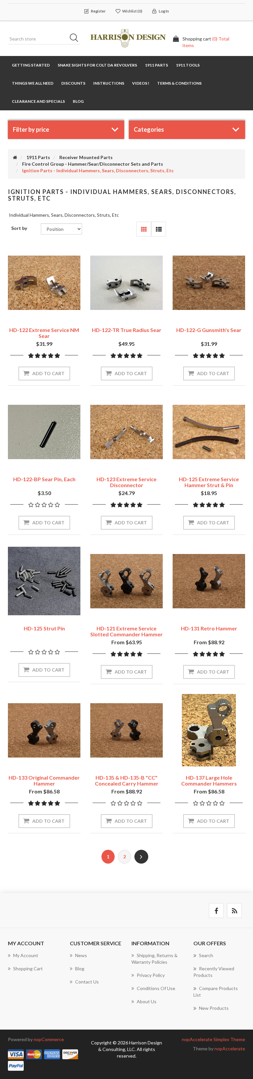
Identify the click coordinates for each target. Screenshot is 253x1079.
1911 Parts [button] (156, 65)
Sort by (19, 228)
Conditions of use (156, 988)
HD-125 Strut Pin (44, 628)
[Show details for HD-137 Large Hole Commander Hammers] (209, 730)
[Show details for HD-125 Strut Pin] (44, 581)
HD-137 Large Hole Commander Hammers (209, 780)
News (81, 955)
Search (76, 38)
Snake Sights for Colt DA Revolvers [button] (97, 65)
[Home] (15, 157)
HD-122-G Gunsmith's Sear (208, 330)
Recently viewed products (213, 972)
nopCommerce (49, 1039)
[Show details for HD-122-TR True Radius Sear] (126, 282)
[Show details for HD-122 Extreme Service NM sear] (44, 282)
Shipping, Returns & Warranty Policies (154, 959)
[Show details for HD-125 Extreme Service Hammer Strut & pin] (209, 432)
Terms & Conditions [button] (179, 83)
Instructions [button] (108, 83)
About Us (146, 1001)
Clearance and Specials (38, 101)
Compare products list (215, 991)
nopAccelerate (229, 1048)
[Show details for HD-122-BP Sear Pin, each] (44, 432)
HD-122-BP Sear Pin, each (44, 479)
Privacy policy (151, 975)
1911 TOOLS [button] (188, 65)
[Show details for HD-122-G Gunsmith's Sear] (209, 282)
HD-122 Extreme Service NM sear (44, 333)
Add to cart (48, 373)
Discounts (73, 83)
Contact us (87, 981)
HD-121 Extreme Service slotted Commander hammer (126, 631)
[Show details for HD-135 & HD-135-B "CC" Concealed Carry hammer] (126, 730)
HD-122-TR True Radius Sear (126, 330)
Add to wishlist (34, 312)
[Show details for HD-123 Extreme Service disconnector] (126, 432)
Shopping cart (28, 968)
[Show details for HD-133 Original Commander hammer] (44, 730)
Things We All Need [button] (32, 83)
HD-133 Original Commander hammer (44, 780)
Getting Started (31, 65)
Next (141, 857)
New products (214, 1008)
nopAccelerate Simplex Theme (213, 1039)
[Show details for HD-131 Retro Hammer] (209, 581)
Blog (78, 101)
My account (25, 955)
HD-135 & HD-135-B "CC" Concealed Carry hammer (126, 780)
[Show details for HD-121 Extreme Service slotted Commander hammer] (126, 581)
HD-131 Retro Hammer (209, 628)
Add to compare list (54, 312)
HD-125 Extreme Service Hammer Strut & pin (209, 482)
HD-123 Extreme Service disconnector (126, 482)
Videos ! (140, 83)
